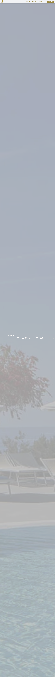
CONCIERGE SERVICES (31, 1)
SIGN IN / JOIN (42, 1)
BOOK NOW (50, 1)
